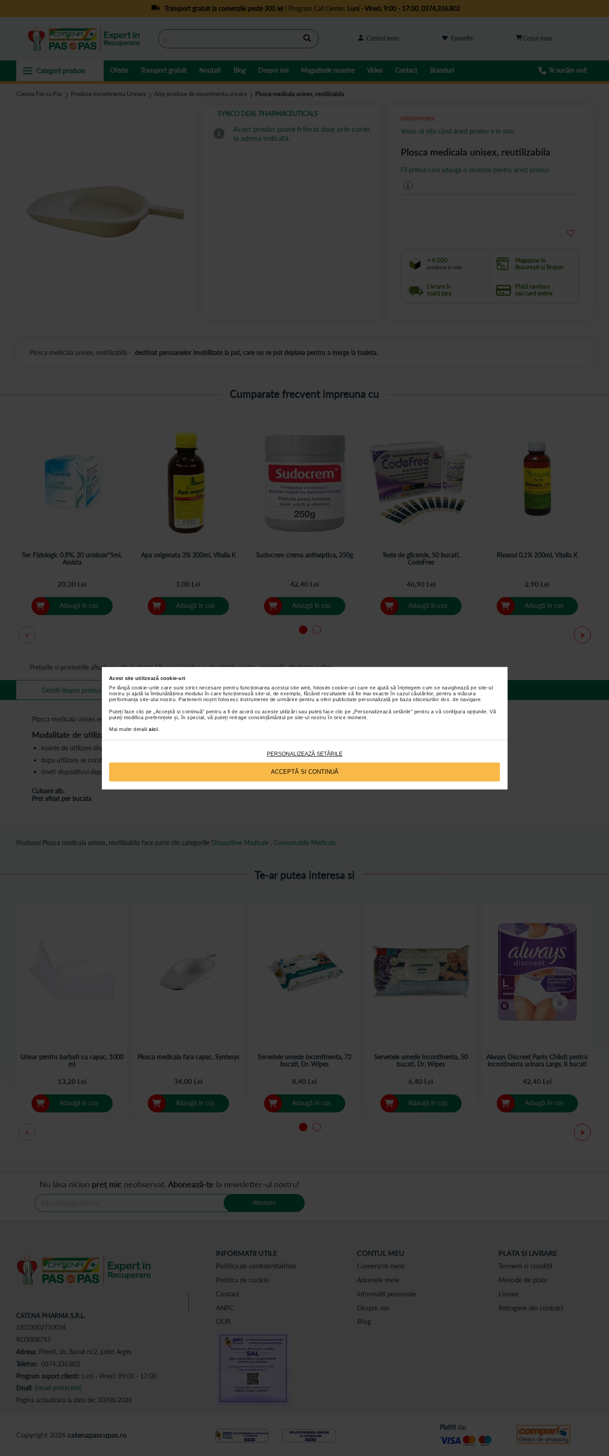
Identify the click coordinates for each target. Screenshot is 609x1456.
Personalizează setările (305, 754)
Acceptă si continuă (305, 771)
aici (153, 729)
